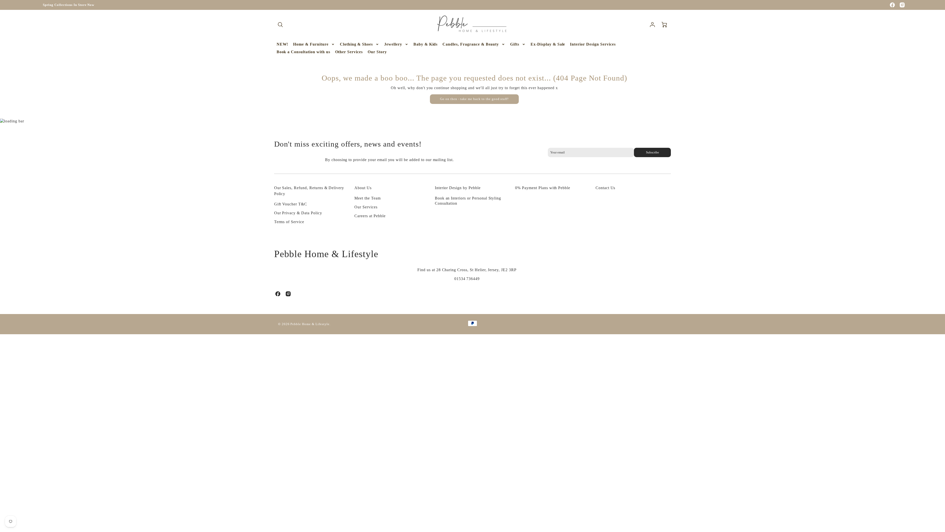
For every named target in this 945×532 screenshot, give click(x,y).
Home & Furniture (310, 44)
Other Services (349, 52)
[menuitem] (282, 44)
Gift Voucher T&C (290, 204)
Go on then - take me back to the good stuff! (474, 99)
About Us (363, 188)
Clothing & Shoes (356, 44)
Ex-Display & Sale (548, 44)
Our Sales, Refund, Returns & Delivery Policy (309, 191)
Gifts (514, 44)
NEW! (282, 44)
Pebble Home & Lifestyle (326, 254)
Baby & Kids (425, 44)
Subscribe (652, 152)
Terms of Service (289, 222)
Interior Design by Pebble (458, 188)
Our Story (377, 52)
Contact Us (605, 188)
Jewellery (393, 44)
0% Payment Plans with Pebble (542, 188)
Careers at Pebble (369, 216)
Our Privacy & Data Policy (298, 213)
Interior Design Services (592, 44)
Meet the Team (367, 198)
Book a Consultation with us (303, 52)
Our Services (366, 207)
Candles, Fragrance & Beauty (470, 44)
